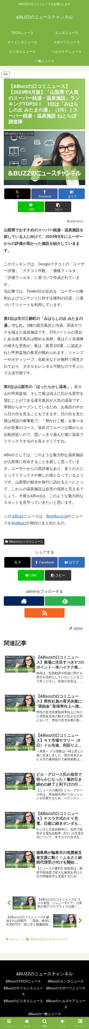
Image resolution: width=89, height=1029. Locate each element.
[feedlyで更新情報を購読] (65, 601)
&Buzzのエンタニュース (66, 981)
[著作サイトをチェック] (24, 601)
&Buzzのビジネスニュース (26, 541)
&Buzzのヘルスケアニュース (65, 1004)
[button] (58, 206)
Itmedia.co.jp (57, 516)
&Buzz (17, 516)
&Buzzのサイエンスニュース (23, 991)
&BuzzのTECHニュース (23, 981)
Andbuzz (18, 523)
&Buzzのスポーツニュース (65, 988)
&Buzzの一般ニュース (44, 1014)
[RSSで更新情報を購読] (44, 613)
